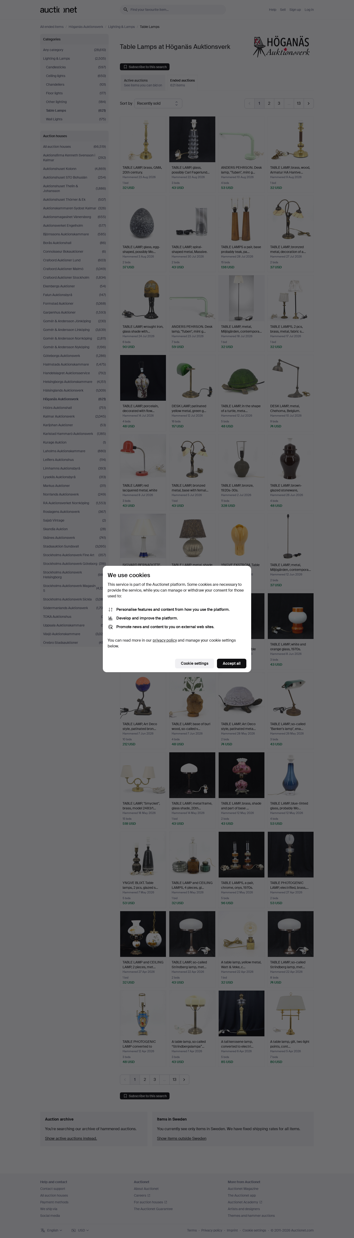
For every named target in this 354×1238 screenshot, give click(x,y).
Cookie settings (194, 663)
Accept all (232, 663)
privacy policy (165, 640)
